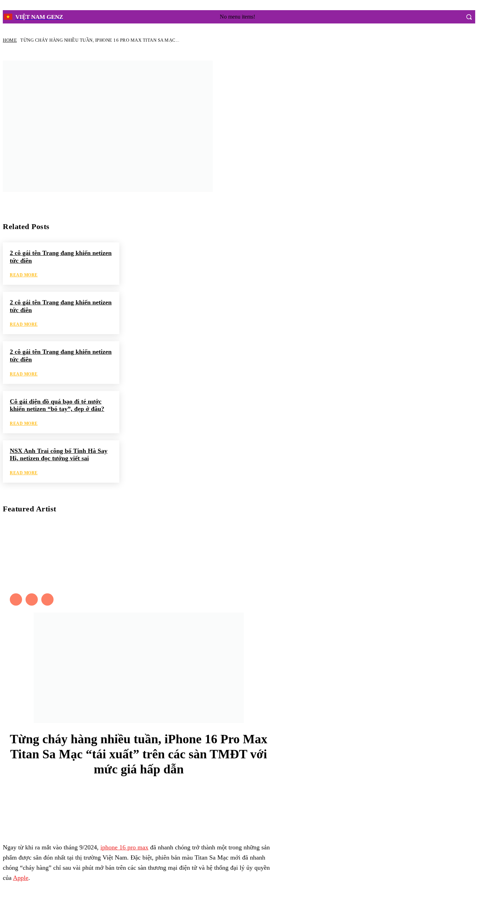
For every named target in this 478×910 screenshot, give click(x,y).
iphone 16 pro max (124, 847)
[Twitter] (32, 599)
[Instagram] (453, 17)
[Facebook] (440, 17)
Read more (24, 275)
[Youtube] (47, 599)
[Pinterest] (133, 810)
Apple (20, 877)
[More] (184, 810)
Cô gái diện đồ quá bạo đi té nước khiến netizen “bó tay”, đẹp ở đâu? (57, 405)
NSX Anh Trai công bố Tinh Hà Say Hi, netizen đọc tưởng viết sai (58, 454)
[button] (469, 17)
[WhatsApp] (156, 810)
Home (10, 40)
